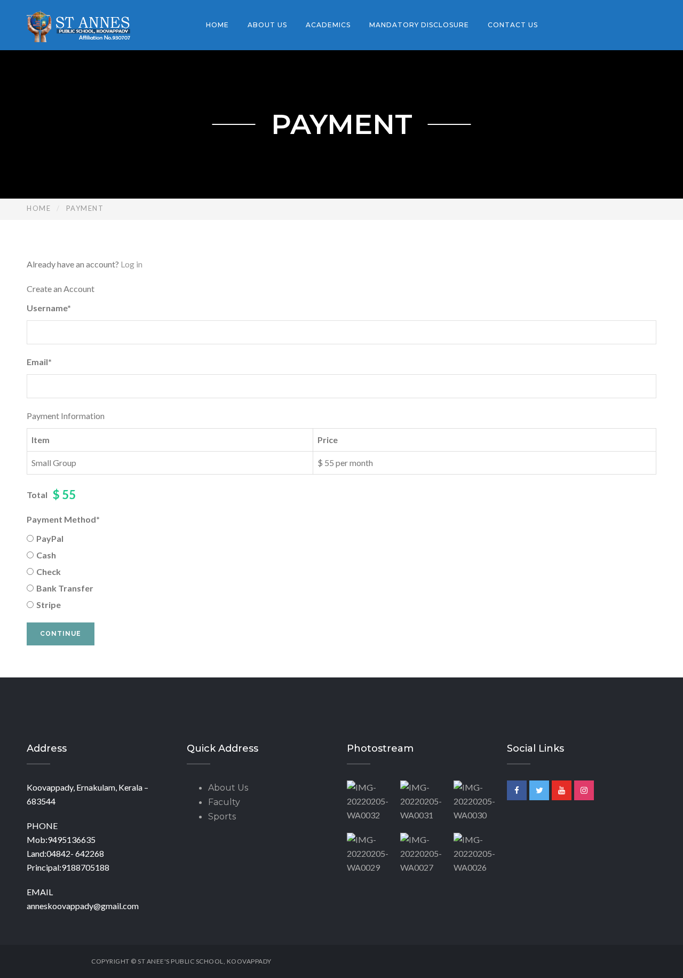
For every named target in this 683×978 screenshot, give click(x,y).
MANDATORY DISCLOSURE (419, 25)
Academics (328, 25)
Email (39, 362)
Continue (60, 633)
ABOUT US (267, 25)
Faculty (224, 802)
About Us (228, 788)
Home (217, 25)
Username (49, 308)
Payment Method (63, 519)
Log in (131, 264)
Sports (222, 816)
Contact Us (513, 25)
